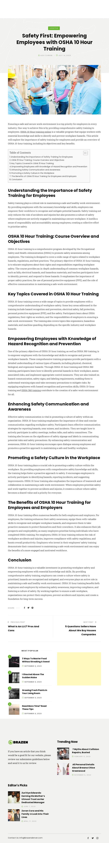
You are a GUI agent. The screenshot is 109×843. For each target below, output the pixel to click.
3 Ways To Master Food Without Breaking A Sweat (36, 660)
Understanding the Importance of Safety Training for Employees (42, 157)
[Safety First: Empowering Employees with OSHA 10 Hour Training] (24, 607)
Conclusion (16, 179)
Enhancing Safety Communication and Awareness (36, 169)
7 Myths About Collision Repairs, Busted (85, 751)
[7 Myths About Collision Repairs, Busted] (63, 754)
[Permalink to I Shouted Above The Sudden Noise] (14, 678)
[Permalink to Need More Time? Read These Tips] (14, 710)
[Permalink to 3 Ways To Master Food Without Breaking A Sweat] (14, 662)
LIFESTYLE (54, 28)
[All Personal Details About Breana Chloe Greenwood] (63, 769)
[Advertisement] (79, 668)
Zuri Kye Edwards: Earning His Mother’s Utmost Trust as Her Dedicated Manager (33, 797)
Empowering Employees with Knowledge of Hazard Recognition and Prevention (49, 166)
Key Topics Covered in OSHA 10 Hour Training (32, 163)
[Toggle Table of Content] (84, 153)
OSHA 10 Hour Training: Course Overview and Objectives (37, 160)
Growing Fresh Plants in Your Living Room (34, 692)
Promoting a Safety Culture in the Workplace (32, 173)
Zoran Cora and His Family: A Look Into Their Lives (35, 814)
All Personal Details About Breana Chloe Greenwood (83, 767)
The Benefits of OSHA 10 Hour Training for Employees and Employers (43, 176)
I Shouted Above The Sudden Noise (33, 676)
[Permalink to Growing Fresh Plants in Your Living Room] (14, 694)
